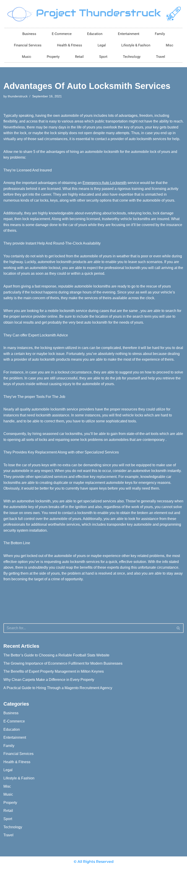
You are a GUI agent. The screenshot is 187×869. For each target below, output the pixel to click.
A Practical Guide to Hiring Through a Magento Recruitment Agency (57, 688)
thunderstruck (18, 96)
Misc (169, 45)
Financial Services (28, 45)
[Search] (178, 628)
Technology (131, 57)
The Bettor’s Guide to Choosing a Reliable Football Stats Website (56, 655)
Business (29, 34)
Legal (102, 45)
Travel (160, 57)
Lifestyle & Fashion (135, 45)
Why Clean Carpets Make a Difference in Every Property (48, 680)
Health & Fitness (69, 45)
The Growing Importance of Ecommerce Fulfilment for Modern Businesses (62, 663)
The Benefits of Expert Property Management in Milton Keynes (53, 671)
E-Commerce (62, 34)
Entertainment (128, 34)
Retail (79, 57)
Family (160, 34)
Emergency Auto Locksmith (105, 183)
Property (53, 57)
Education (94, 34)
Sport (103, 57)
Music (26, 57)
